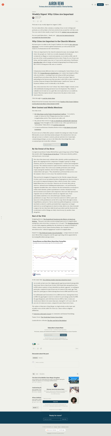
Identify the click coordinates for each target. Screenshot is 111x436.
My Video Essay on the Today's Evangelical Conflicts (50, 114)
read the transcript (59, 125)
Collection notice (64, 426)
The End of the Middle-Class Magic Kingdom (46, 377)
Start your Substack (52, 430)
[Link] (30, 41)
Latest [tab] (37, 374)
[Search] (92, 4)
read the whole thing (48, 98)
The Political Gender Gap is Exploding (50, 233)
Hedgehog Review (73, 223)
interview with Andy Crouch (42, 314)
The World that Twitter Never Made (52, 317)
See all (34, 407)
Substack (49, 433)
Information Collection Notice (55, 406)
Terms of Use (61, 404)
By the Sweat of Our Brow (51, 154)
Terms (59, 426)
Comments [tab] (35, 357)
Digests (34, 11)
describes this (38, 62)
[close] (68, 384)
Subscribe (100, 4)
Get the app (61, 430)
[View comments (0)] (38, 21)
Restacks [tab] (40, 357)
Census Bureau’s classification (49, 73)
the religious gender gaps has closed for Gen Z (57, 280)
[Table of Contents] (1, 218)
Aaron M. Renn (40, 382)
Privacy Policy (65, 406)
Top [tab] (33, 374)
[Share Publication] (95, 4)
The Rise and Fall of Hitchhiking (56, 320)
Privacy (55, 426)
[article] (55, 380)
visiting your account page (70, 32)
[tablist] (37, 358)
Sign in (107, 4)
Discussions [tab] (42, 374)
